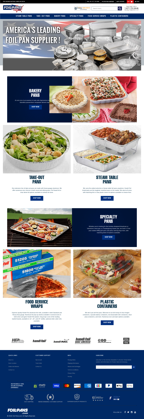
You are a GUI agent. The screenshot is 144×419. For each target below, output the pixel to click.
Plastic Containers (119, 16)
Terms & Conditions (73, 370)
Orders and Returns (13, 366)
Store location (12, 363)
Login (137, 1)
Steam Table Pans (24, 16)
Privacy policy (71, 373)
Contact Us (11, 370)
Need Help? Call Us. (131, 6)
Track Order (39, 363)
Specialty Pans (76, 16)
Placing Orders (72, 360)
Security (70, 376)
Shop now (35, 107)
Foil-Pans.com (17, 416)
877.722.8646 (95, 1)
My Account (121, 1)
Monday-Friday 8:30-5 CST (131, 10)
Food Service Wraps (97, 16)
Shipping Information (73, 363)
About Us (10, 360)
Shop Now (37, 198)
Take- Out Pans (43, 16)
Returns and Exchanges (74, 366)
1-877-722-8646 (131, 8)
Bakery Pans (59, 16)
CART (130, 1)
